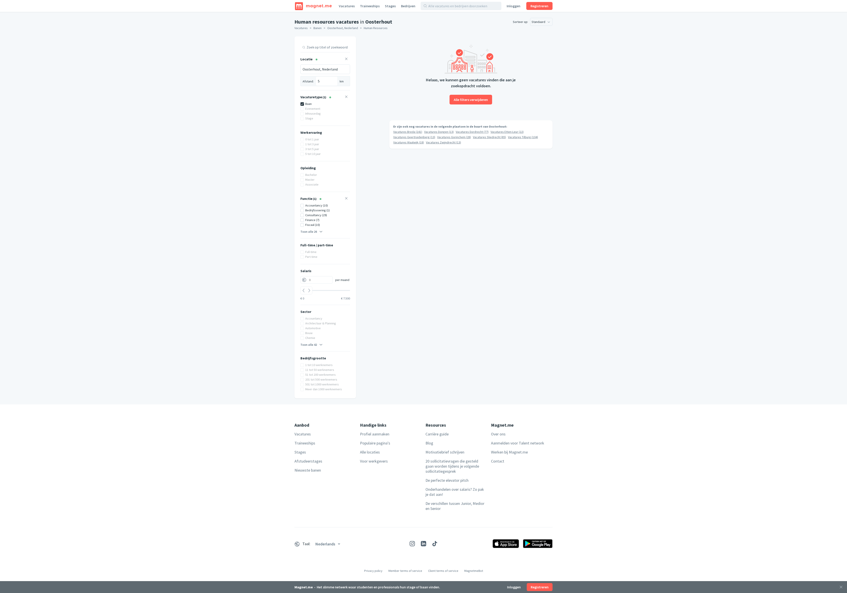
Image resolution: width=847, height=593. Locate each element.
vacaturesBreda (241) (407, 132)
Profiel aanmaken (374, 434)
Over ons (498, 434)
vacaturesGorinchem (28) (454, 137)
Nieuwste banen (307, 470)
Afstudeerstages (308, 461)
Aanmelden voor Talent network (517, 443)
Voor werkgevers (374, 461)
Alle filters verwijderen (471, 99)
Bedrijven (408, 6)
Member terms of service (405, 571)
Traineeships (370, 6)
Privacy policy (373, 571)
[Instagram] (412, 543)
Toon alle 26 (308, 232)
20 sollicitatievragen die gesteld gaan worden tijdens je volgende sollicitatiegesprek (452, 466)
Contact (497, 461)
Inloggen (513, 6)
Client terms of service (443, 571)
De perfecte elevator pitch (446, 480)
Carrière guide (437, 434)
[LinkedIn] (423, 543)
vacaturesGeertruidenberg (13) (414, 137)
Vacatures (347, 6)
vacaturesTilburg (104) (523, 137)
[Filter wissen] (346, 59)
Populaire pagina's (375, 443)
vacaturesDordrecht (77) (472, 132)
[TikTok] (434, 543)
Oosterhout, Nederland (342, 28)
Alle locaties (370, 452)
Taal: (306, 543)
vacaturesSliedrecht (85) (489, 137)
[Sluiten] (841, 587)
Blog (429, 443)
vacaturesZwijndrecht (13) (443, 142)
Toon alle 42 (308, 345)
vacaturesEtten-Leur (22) (507, 132)
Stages (390, 6)
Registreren (539, 6)
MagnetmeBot (473, 571)
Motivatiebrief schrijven (444, 452)
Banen (317, 28)
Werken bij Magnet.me (509, 452)
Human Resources (376, 28)
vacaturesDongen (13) (439, 132)
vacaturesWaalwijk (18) (408, 142)
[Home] (313, 6)
